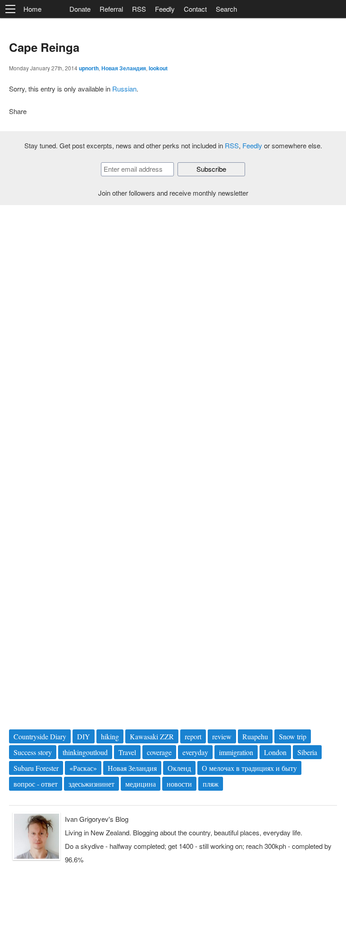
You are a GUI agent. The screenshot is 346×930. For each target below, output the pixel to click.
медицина (140, 783)
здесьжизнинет (91, 783)
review (222, 736)
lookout (158, 68)
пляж (211, 783)
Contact (195, 9)
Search (226, 9)
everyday (195, 752)
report (193, 736)
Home (32, 9)
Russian (124, 88)
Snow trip (292, 736)
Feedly (165, 9)
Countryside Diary (40, 736)
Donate (80, 9)
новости (179, 783)
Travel (127, 752)
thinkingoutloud (85, 752)
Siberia (307, 752)
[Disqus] (173, 337)
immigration (236, 752)
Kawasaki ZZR (152, 736)
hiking (110, 736)
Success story (33, 752)
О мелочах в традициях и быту (249, 768)
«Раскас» (83, 768)
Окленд (179, 768)
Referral (111, 9)
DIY (83, 736)
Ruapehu (255, 736)
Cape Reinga (44, 47)
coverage (159, 752)
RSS (139, 9)
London (275, 752)
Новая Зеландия (123, 68)
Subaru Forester (36, 768)
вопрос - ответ (36, 783)
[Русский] (55, 9)
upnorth (89, 68)
